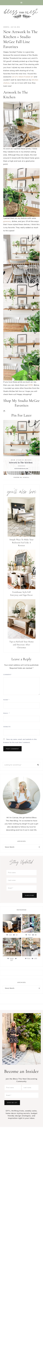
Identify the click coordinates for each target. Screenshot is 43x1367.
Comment (7, 674)
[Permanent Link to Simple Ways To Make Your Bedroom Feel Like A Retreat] (21, 536)
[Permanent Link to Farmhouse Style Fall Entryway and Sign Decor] (21, 588)
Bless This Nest (21, 13)
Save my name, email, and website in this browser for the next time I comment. (20, 740)
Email (6, 713)
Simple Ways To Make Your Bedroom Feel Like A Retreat (21, 542)
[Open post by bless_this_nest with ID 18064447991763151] (31, 923)
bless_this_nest (12, 916)
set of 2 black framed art (22, 77)
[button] (21, 2)
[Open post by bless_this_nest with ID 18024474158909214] (12, 923)
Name (6, 700)
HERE (30, 385)
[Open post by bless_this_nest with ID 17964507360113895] (31, 947)
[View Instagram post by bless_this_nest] (19, 931)
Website (7, 726)
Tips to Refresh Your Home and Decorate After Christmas (21, 644)
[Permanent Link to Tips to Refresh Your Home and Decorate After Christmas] (21, 638)
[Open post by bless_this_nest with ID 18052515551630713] (12, 947)
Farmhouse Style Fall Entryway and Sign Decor (21, 593)
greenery (7, 221)
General (6, 27)
